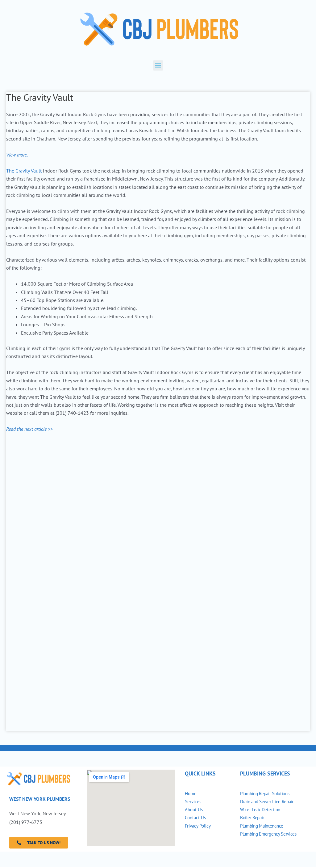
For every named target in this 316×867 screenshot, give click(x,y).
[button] (158, 65)
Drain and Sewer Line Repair (267, 801)
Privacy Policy (198, 826)
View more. (17, 155)
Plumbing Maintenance (261, 826)
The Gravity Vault (24, 171)
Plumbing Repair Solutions (264, 793)
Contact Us (195, 817)
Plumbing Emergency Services (268, 834)
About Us (194, 809)
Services (193, 801)
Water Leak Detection (260, 809)
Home (191, 793)
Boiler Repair (252, 817)
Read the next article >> (29, 429)
